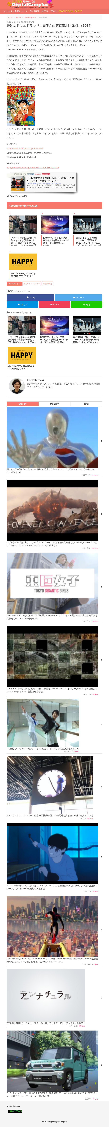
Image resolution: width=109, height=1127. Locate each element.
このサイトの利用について (15, 11)
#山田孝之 (47, 283)
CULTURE (34, 11)
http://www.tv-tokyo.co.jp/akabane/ (25, 148)
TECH (53, 11)
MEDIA (45, 11)
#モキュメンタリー (32, 283)
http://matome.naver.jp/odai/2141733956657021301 (33, 167)
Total (86, 403)
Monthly (54, 403)
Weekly (22, 403)
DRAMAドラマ (14, 283)
